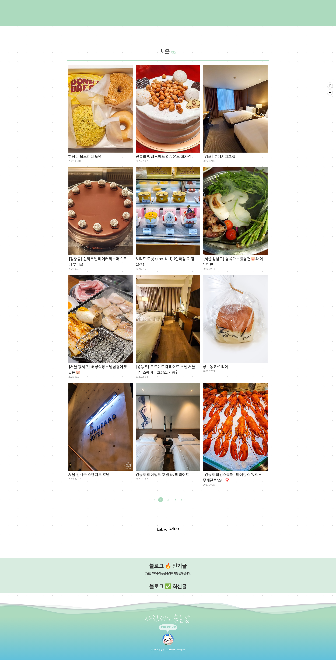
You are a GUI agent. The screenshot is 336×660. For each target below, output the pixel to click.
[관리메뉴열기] (329, 85)
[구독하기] (329, 92)
